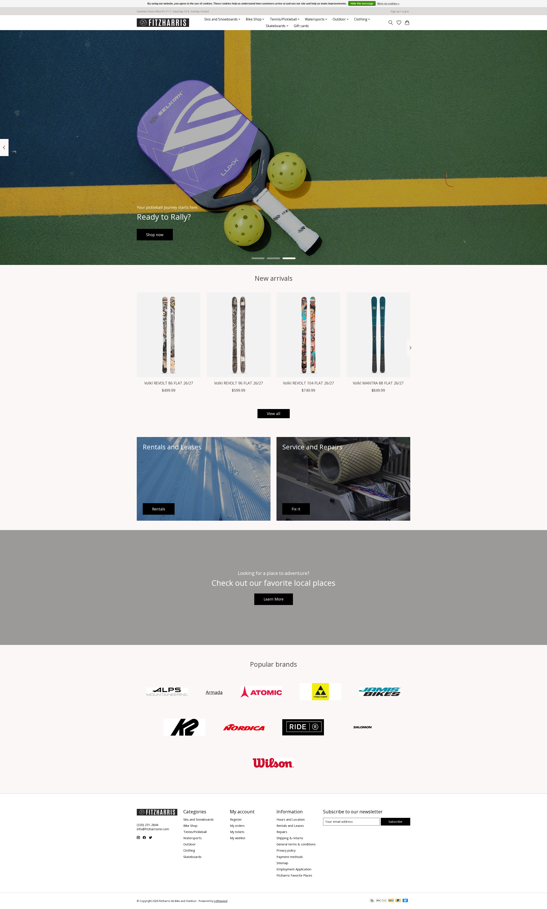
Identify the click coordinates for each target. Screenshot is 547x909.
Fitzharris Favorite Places (294, 875)
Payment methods (289, 857)
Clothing (189, 850)
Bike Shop (190, 825)
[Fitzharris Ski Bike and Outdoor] (163, 22)
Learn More (274, 599)
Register (236, 819)
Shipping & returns (289, 838)
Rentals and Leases (290, 825)
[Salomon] (362, 728)
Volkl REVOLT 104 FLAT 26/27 (308, 383)
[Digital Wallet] (381, 901)
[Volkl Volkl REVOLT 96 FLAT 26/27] (239, 334)
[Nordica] (244, 728)
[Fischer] (320, 692)
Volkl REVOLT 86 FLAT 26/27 (168, 383)
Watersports (192, 838)
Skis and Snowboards (198, 819)
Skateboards (192, 857)
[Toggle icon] (391, 22)
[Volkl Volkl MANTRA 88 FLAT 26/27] (378, 334)
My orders (237, 825)
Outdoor (189, 844)
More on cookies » (388, 3)
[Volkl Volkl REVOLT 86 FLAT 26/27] (169, 334)
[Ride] (303, 728)
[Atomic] (261, 692)
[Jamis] (379, 692)
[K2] (184, 728)
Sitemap (282, 863)
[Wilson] (273, 763)
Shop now (154, 234)
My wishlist (237, 838)
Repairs (281, 832)
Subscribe (395, 821)
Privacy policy (286, 850)
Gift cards (301, 26)
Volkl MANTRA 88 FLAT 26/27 (378, 383)
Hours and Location (290, 819)
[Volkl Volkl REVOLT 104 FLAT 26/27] (308, 334)
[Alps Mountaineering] (167, 692)
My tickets (237, 832)
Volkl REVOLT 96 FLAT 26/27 (238, 383)
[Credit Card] (372, 901)
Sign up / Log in (400, 11)
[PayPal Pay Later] (398, 901)
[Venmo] (405, 901)
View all (273, 413)
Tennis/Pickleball (195, 832)
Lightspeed (220, 901)
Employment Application (293, 869)
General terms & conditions (296, 844)
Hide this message (362, 3)
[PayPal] (391, 901)
